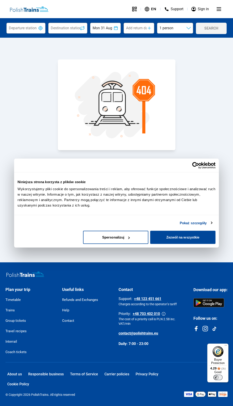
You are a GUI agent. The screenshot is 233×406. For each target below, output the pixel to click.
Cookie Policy (18, 384)
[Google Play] (208, 302)
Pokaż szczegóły (193, 223)
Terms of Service (84, 374)
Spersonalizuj (113, 237)
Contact (68, 321)
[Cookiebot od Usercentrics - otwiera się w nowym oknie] (195, 165)
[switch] (218, 377)
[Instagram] (205, 328)
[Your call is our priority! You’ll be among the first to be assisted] (163, 314)
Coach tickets (16, 352)
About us (14, 374)
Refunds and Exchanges (80, 300)
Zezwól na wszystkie (183, 237)
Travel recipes (16, 331)
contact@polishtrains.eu (138, 333)
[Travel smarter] (134, 9)
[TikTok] (214, 328)
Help (65, 310)
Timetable (13, 300)
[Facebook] (196, 328)
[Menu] (219, 9)
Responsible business (46, 374)
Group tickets (15, 321)
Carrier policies (116, 374)
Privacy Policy (147, 374)
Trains (10, 310)
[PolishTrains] (25, 274)
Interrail (11, 342)
